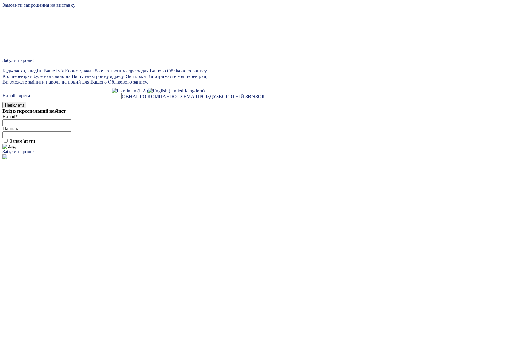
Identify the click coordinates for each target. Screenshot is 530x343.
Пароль (10, 128)
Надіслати (14, 105)
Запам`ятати (22, 141)
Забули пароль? (18, 151)
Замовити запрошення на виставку (38, 5)
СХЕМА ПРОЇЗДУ (196, 96)
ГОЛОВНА (124, 96)
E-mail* (10, 116)
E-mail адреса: (16, 95)
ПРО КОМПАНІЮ (156, 96)
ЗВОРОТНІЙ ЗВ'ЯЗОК (240, 96)
